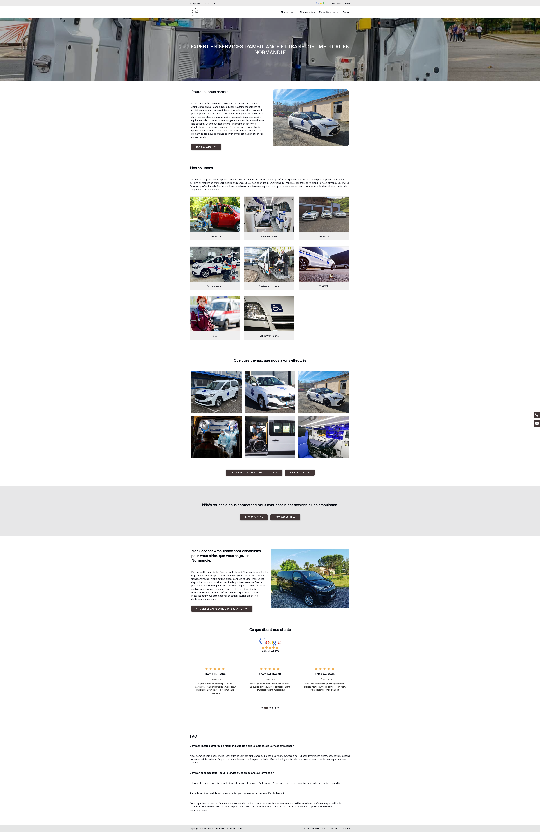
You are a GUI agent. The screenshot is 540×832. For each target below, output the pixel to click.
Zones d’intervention (328, 12)
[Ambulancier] (324, 214)
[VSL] (215, 313)
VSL (215, 335)
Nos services (287, 12)
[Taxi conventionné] (269, 264)
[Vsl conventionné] (269, 313)
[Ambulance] (215, 214)
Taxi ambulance (214, 286)
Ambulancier (323, 236)
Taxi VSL (323, 286)
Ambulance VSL (269, 236)
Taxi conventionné (269, 286)
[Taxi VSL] (324, 264)
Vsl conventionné (269, 335)
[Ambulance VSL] (269, 214)
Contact (346, 12)
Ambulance (215, 236)
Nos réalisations (307, 12)
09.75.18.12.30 (209, 3)
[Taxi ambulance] (215, 264)
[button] (262, 708)
